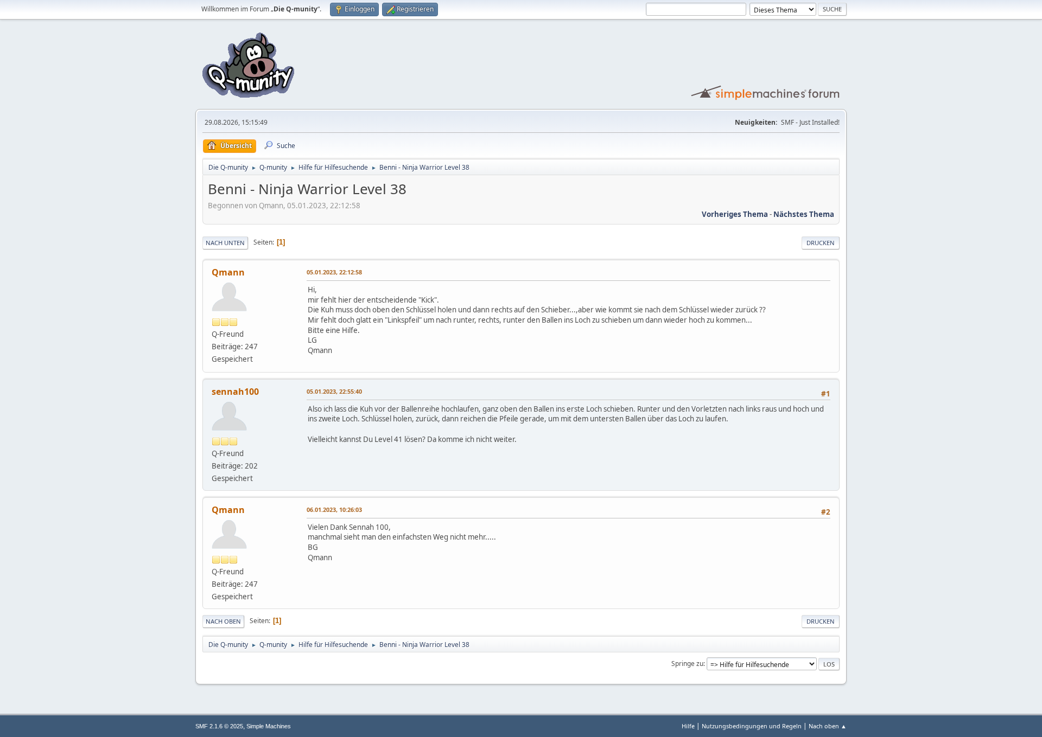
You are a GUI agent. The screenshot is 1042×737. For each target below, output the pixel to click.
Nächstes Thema (803, 214)
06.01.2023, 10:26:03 (334, 509)
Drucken (820, 243)
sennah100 (235, 392)
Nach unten (225, 243)
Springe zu (687, 663)
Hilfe (688, 726)
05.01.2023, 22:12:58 (334, 272)
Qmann (228, 272)
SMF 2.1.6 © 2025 (219, 726)
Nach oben (223, 621)
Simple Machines (268, 726)
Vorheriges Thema (735, 214)
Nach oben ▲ (828, 726)
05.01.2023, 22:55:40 (334, 391)
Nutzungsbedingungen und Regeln (752, 726)
